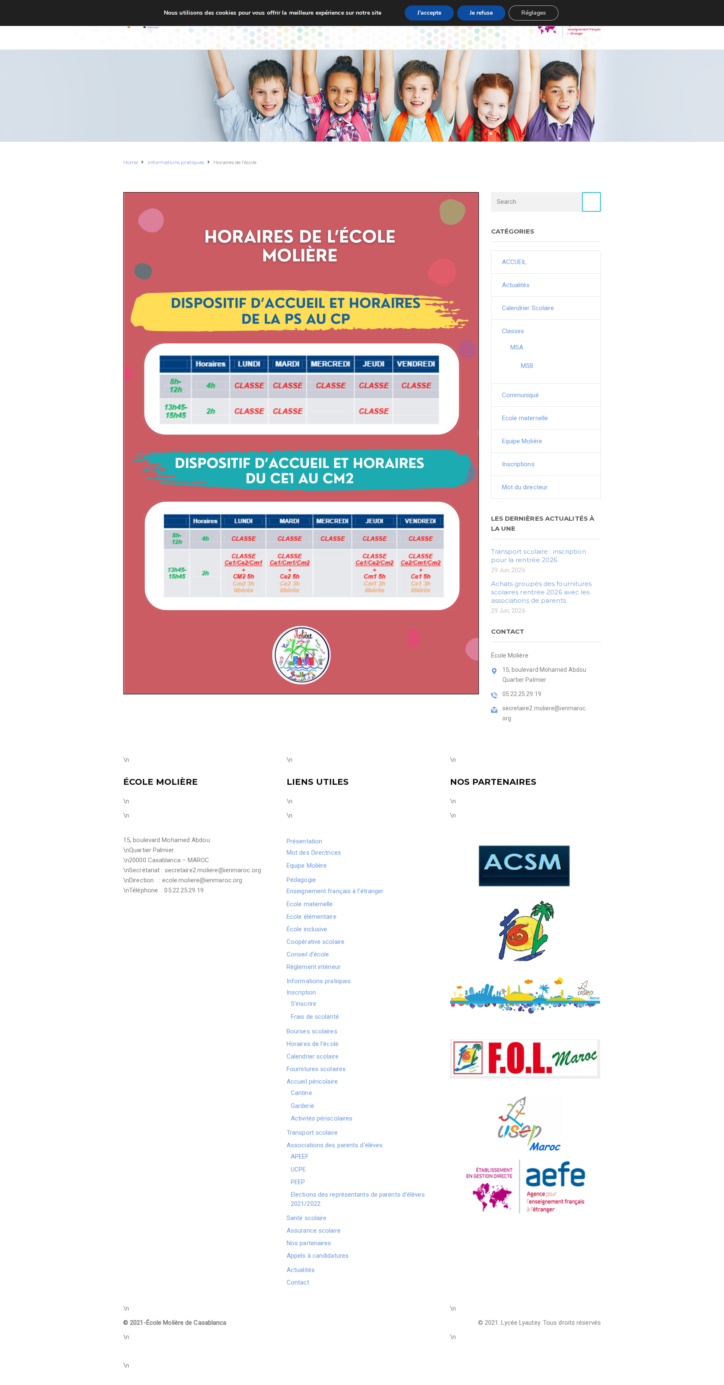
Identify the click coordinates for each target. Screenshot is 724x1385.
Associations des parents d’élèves (335, 1145)
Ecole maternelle (525, 418)
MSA (516, 347)
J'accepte (429, 13)
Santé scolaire (306, 1218)
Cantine (301, 1093)
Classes (513, 331)
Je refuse (481, 13)
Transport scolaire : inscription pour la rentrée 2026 (538, 555)
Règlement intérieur (314, 967)
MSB (527, 366)
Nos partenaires (309, 1243)
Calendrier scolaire (313, 1056)
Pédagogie (301, 880)
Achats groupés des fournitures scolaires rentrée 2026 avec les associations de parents (541, 592)
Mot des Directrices (314, 852)
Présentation (304, 841)
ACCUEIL (514, 262)
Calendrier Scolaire (528, 308)
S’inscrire (303, 1003)
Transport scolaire (312, 1132)
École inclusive (307, 929)
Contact (298, 1282)
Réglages (533, 13)
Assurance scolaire (314, 1230)
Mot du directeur (525, 487)
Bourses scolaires (312, 1031)
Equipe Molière (522, 441)
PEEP (298, 1182)
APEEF (300, 1156)
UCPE (298, 1169)
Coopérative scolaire (315, 942)
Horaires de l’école (313, 1044)
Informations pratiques (319, 981)
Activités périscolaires (321, 1118)
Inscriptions (518, 464)
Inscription (301, 992)
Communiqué (520, 395)
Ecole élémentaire (311, 916)
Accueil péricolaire (312, 1081)
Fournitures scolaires (316, 1069)
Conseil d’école (308, 954)
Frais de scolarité (315, 1016)
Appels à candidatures (318, 1255)
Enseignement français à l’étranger (335, 891)
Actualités (516, 285)
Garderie (302, 1106)
